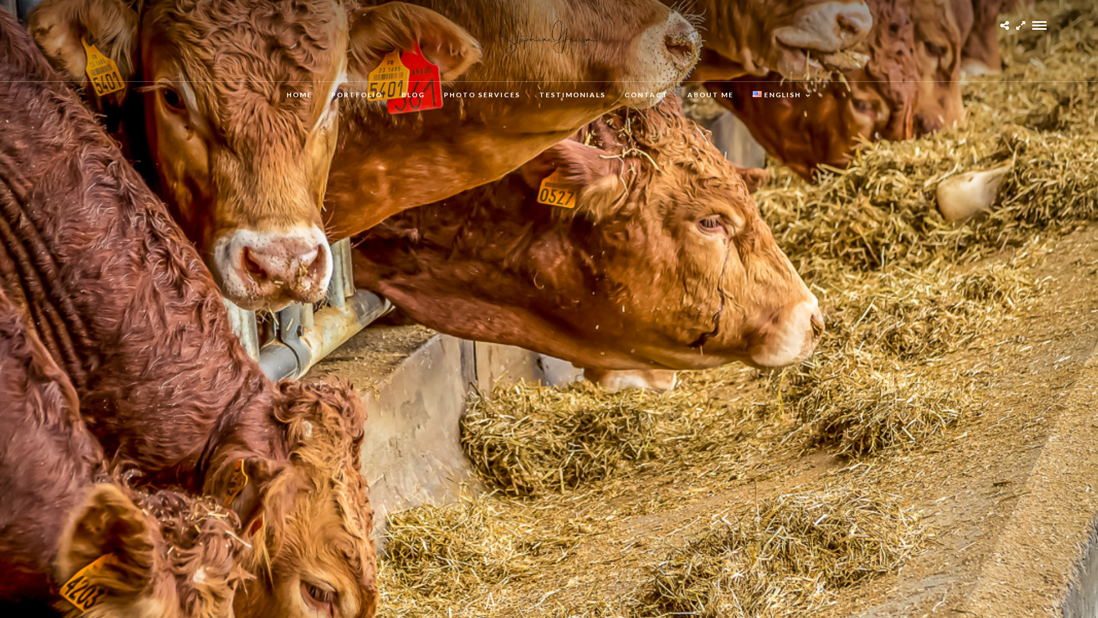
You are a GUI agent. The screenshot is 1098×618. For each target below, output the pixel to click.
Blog (413, 94)
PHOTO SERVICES (482, 94)
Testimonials (572, 94)
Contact (646, 94)
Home (299, 94)
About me (710, 94)
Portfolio (357, 94)
